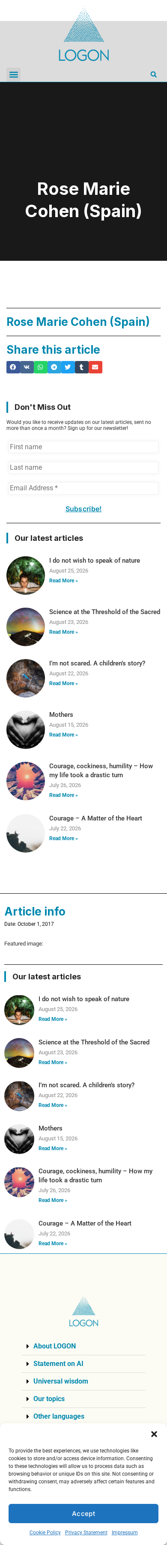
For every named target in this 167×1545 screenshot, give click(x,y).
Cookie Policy (45, 1533)
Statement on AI (58, 1364)
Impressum (125, 1533)
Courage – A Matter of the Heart (95, 818)
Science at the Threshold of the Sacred (104, 612)
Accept (83, 1513)
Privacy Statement (86, 1533)
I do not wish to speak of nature (94, 560)
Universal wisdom (60, 1381)
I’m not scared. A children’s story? (97, 663)
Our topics (49, 1399)
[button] (154, 1434)
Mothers (61, 715)
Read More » (63, 581)
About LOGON (54, 1346)
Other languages (58, 1416)
